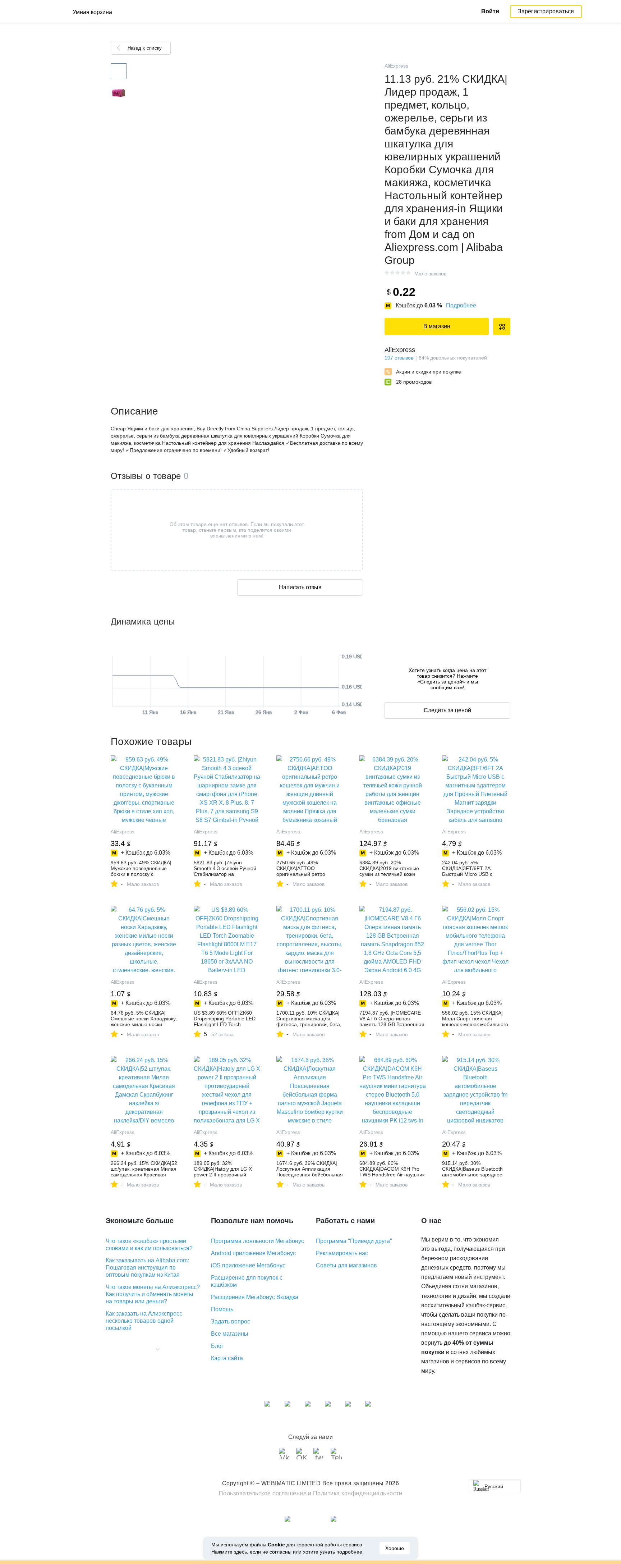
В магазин (436, 326)
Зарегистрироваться (546, 11)
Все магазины (229, 1334)
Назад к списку (145, 48)
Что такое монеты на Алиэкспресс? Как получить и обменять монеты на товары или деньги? (153, 1294)
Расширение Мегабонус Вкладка (254, 1297)
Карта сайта (227, 1358)
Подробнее (461, 305)
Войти (490, 11)
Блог (217, 1346)
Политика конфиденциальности (357, 1493)
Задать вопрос (230, 1321)
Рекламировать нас (342, 1253)
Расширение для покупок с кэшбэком (246, 1281)
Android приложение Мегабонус (253, 1253)
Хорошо (394, 1548)
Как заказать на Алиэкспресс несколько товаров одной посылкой (144, 1321)
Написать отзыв (300, 587)
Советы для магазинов (346, 1265)
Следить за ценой (447, 710)
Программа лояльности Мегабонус (257, 1241)
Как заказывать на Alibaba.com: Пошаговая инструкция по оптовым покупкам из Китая (147, 1267)
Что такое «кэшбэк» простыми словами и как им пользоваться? (149, 1244)
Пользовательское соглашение (263, 1493)
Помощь (222, 1309)
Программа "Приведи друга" (354, 1241)
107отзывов (399, 358)
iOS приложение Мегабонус (248, 1265)
